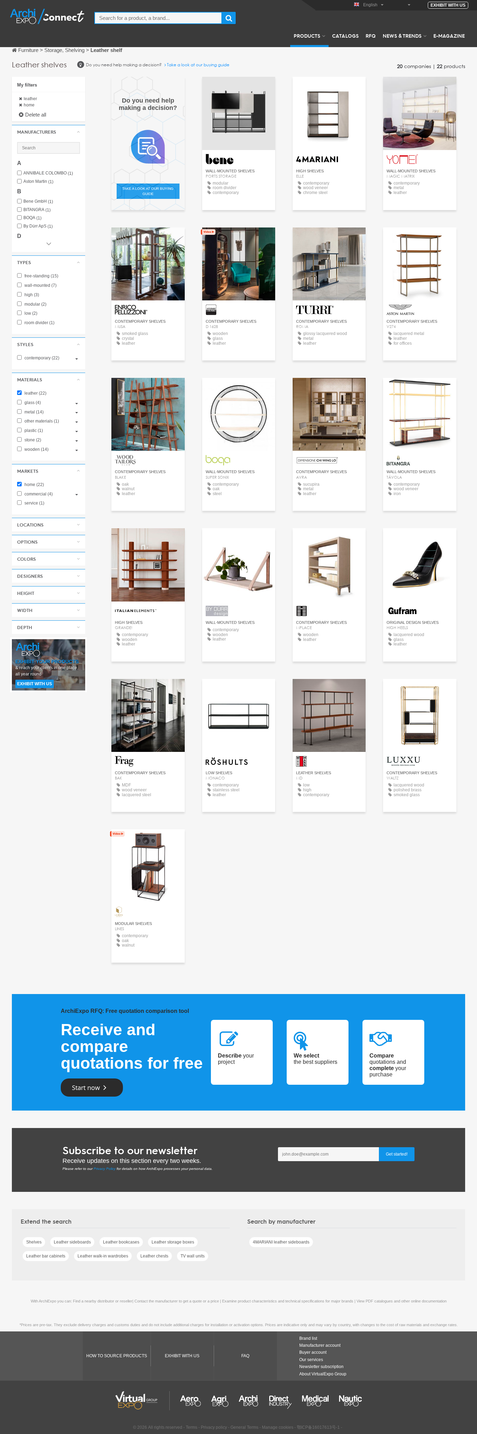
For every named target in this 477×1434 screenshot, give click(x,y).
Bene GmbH (38, 201)
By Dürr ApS (38, 226)
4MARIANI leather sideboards (281, 1242)
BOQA (32, 218)
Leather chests (154, 1256)
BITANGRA (37, 209)
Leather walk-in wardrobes (103, 1256)
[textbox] (158, 18)
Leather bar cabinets (45, 1256)
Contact (420, 88)
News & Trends (402, 35)
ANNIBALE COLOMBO (48, 173)
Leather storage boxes (173, 1242)
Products (307, 35)
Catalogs (345, 35)
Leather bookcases (121, 1242)
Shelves (34, 1242)
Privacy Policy (105, 1169)
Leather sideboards (72, 1242)
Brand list (308, 1338)
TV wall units (193, 1256)
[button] (48, 132)
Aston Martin (38, 181)
